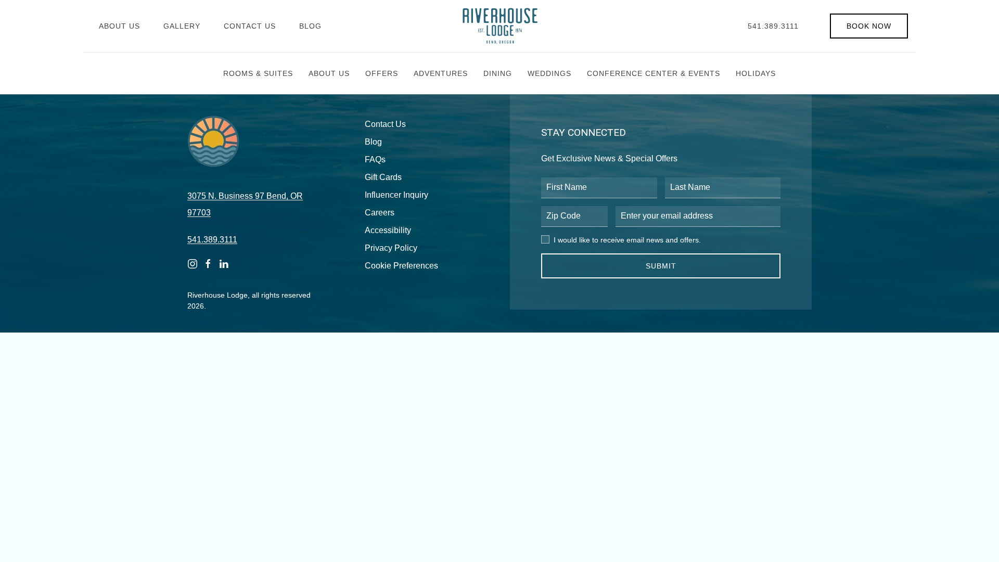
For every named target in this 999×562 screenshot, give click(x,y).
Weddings (549, 73)
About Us (119, 26)
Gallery (181, 26)
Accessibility (388, 230)
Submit (661, 266)
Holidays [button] (756, 73)
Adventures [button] (441, 73)
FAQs (375, 159)
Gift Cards (383, 177)
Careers (379, 212)
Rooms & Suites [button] (258, 73)
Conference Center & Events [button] (653, 73)
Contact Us (250, 26)
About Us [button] (329, 73)
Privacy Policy (391, 248)
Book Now (869, 26)
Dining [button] (497, 73)
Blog (310, 26)
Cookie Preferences (401, 265)
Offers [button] (381, 73)
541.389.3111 (773, 26)
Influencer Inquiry (396, 194)
